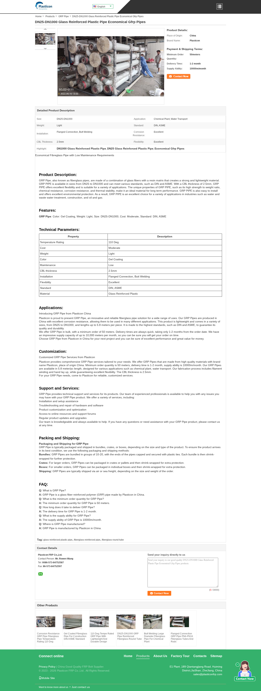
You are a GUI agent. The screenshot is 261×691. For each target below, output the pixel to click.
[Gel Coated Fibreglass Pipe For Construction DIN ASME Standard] (76, 621)
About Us (160, 656)
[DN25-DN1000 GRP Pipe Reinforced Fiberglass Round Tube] (129, 621)
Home (38, 16)
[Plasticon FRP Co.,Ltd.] (44, 5)
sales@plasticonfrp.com (207, 674)
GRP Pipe (63, 16)
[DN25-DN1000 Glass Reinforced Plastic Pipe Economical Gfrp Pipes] (45, 39)
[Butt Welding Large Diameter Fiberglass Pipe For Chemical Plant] (156, 621)
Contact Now (173, 76)
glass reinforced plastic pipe (57, 539)
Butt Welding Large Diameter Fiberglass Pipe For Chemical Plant (154, 637)
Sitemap (216, 656)
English (101, 6)
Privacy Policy (47, 666)
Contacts (200, 656)
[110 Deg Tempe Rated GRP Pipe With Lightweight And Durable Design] (103, 621)
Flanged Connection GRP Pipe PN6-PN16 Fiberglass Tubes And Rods (182, 637)
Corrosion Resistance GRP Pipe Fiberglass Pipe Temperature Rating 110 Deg (48, 637)
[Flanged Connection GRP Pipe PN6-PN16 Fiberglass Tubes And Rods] (183, 621)
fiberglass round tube (113, 539)
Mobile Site (48, 678)
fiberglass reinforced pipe (87, 539)
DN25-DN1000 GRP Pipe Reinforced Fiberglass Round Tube (129, 636)
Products (50, 16)
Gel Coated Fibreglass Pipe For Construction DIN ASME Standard (75, 636)
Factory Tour (180, 656)
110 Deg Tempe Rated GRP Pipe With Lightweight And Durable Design (102, 637)
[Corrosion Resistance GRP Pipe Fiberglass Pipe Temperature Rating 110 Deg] (49, 621)
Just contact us (81, 687)
